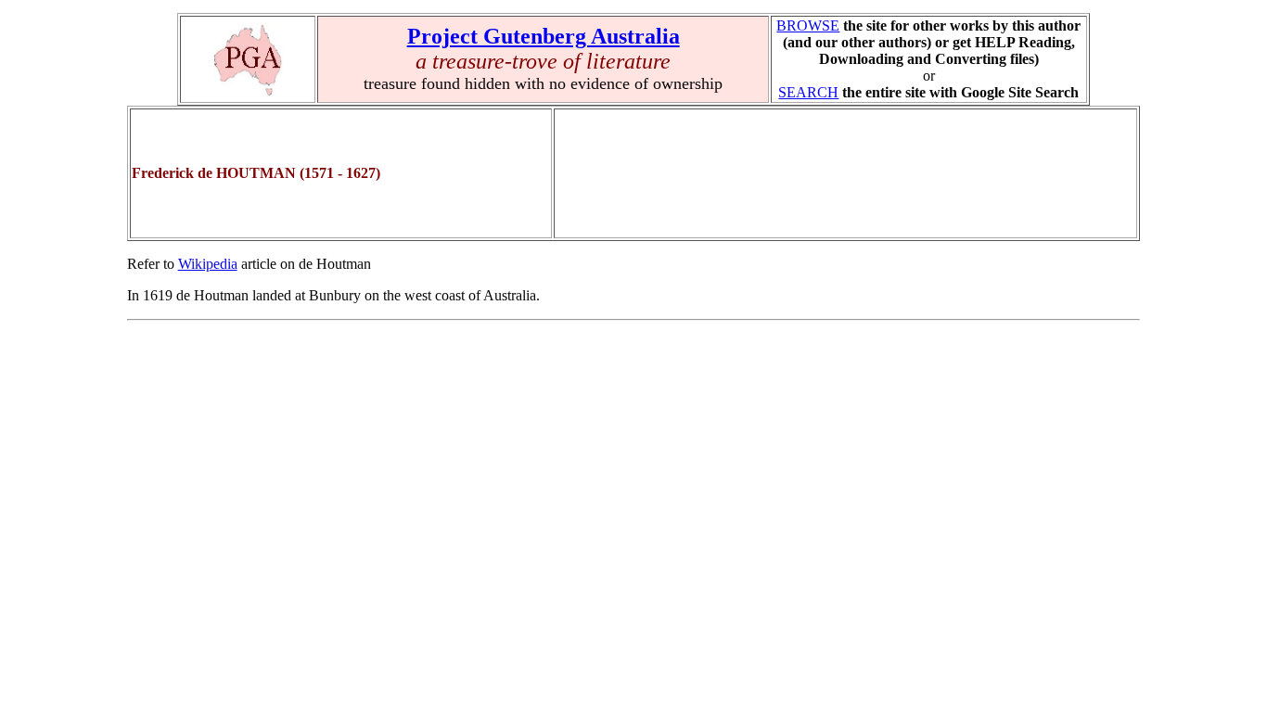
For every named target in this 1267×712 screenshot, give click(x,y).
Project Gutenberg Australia (543, 36)
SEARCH (808, 92)
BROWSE (807, 25)
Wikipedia (207, 264)
